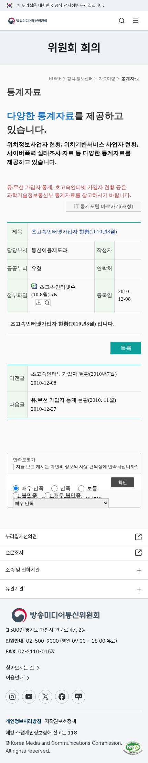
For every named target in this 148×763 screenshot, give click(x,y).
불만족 (29, 495)
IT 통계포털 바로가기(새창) (103, 206)
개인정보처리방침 (23, 721)
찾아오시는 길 (20, 668)
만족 (65, 488)
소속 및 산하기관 (23, 570)
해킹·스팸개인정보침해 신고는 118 (41, 733)
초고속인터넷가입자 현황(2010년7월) (74, 374)
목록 (125, 348)
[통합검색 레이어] (122, 20)
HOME (55, 78)
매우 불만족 (67, 495)
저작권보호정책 (60, 721)
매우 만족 (33, 488)
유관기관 (14, 589)
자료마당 (107, 78)
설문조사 (14, 553)
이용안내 (15, 678)
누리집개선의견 (21, 536)
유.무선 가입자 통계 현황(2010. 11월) (73, 400)
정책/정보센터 (80, 78)
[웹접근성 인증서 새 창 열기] (132, 745)
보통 (92, 488)
